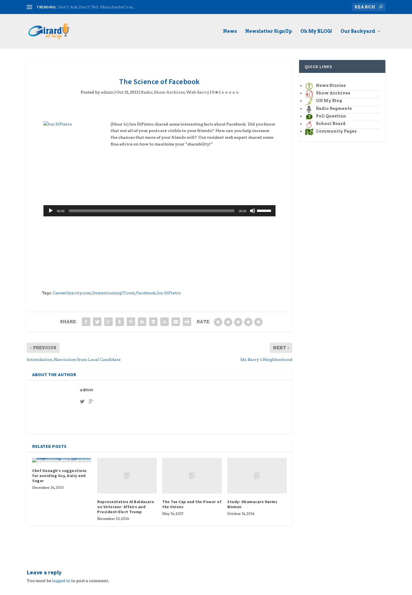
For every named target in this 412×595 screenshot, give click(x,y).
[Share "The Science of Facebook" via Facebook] (86, 321)
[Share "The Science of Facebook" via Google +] (108, 321)
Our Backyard (358, 31)
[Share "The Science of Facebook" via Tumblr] (119, 321)
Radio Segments (334, 108)
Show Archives (169, 92)
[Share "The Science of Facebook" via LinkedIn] (142, 321)
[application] (159, 210)
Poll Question (331, 116)
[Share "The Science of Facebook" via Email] (175, 321)
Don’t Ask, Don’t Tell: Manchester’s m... (96, 7)
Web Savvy (197, 92)
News (230, 31)
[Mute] (252, 211)
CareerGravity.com (72, 293)
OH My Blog (329, 100)
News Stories (331, 85)
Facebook (145, 293)
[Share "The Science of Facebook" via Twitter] (97, 321)
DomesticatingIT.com (113, 293)
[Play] (51, 211)
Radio (146, 92)
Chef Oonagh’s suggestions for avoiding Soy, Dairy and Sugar (59, 475)
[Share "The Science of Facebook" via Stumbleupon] (164, 321)
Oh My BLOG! (316, 31)
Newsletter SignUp (268, 31)
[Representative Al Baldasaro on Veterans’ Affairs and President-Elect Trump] (127, 476)
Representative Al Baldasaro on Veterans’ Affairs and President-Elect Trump (125, 506)
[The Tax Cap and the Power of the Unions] (192, 476)
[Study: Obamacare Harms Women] (257, 476)
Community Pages (336, 131)
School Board (331, 123)
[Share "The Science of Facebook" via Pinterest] (130, 321)
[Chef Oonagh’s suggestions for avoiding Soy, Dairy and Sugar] (62, 460)
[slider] (265, 210)
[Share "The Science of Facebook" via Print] (187, 321)
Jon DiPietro (169, 293)
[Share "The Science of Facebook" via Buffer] (153, 321)
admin (107, 92)
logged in (61, 580)
